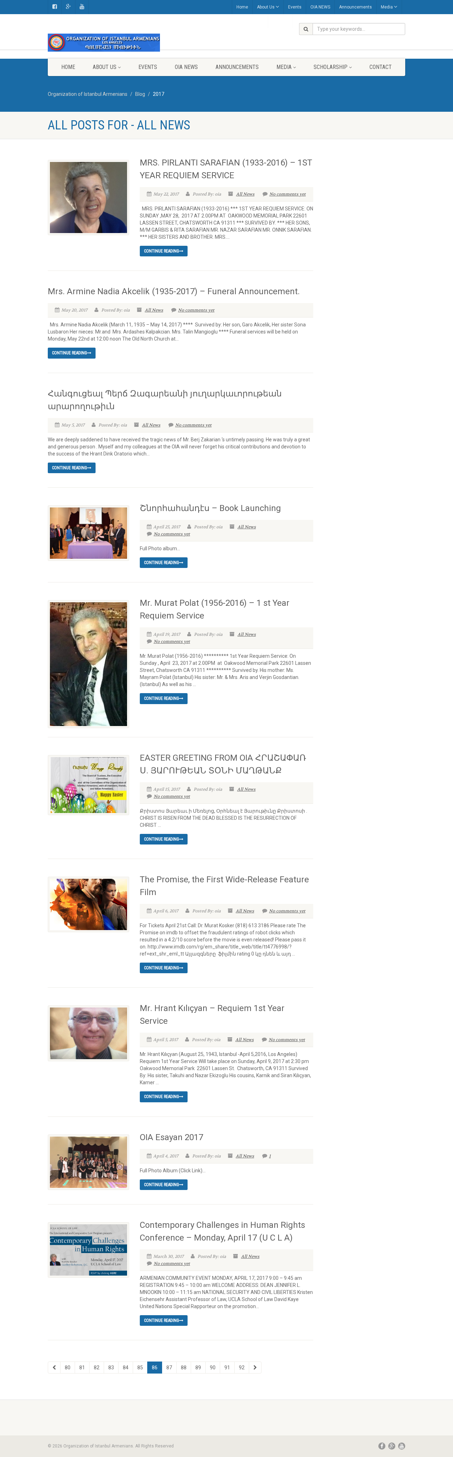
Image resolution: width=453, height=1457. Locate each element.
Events (295, 7)
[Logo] (104, 43)
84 (125, 1367)
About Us (266, 7)
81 (82, 1367)
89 (198, 1367)
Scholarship (331, 67)
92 (242, 1367)
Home (242, 7)
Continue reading (161, 251)
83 (111, 1367)
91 (227, 1367)
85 (140, 1367)
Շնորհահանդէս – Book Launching (210, 508)
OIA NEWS (320, 7)
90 (213, 1367)
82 (96, 1367)
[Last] (255, 1368)
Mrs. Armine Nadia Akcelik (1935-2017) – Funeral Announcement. (174, 291)
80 (67, 1367)
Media (387, 7)
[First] (54, 1368)
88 (184, 1367)
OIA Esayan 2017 (171, 1137)
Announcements (355, 7)
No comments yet (287, 194)
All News (245, 194)
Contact (380, 67)
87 (169, 1367)
